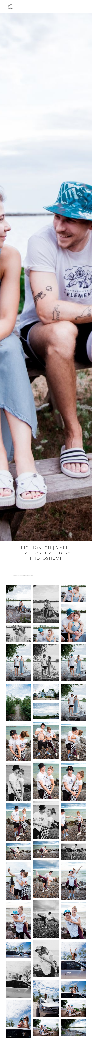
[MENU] (83, 7)
